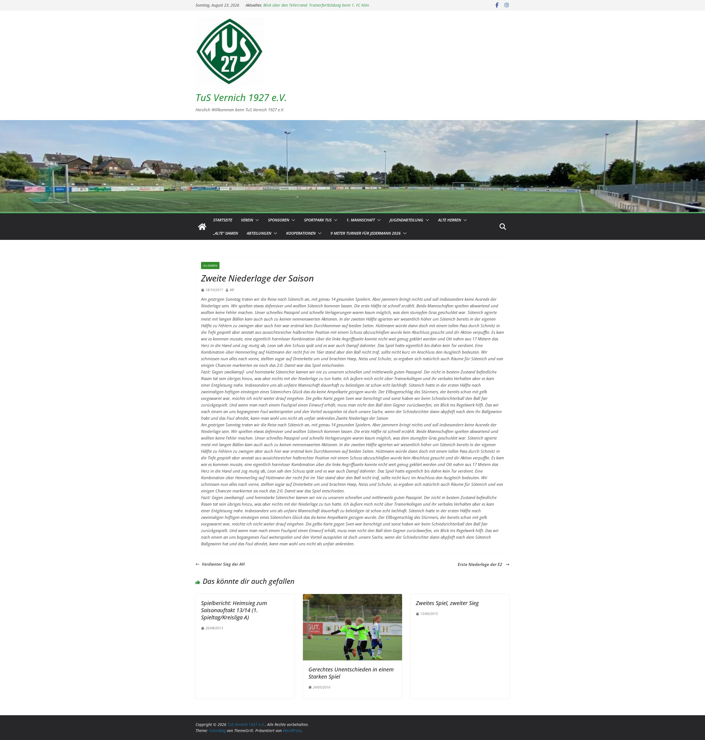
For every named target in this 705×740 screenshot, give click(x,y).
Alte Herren (449, 220)
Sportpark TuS (318, 220)
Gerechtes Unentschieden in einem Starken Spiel (351, 673)
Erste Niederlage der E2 (480, 564)
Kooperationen (301, 233)
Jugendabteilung (406, 220)
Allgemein (210, 265)
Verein (247, 220)
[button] (256, 220)
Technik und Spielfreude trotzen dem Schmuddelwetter (310, 5)
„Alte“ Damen (225, 233)
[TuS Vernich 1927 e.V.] (202, 226)
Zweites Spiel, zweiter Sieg (447, 603)
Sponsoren (278, 220)
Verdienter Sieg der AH (223, 564)
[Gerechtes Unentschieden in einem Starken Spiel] (352, 597)
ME (232, 290)
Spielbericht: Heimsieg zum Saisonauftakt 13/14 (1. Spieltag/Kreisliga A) (234, 610)
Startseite (222, 220)
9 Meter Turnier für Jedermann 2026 (365, 233)
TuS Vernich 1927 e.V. (241, 97)
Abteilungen (259, 233)
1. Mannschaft (360, 220)
